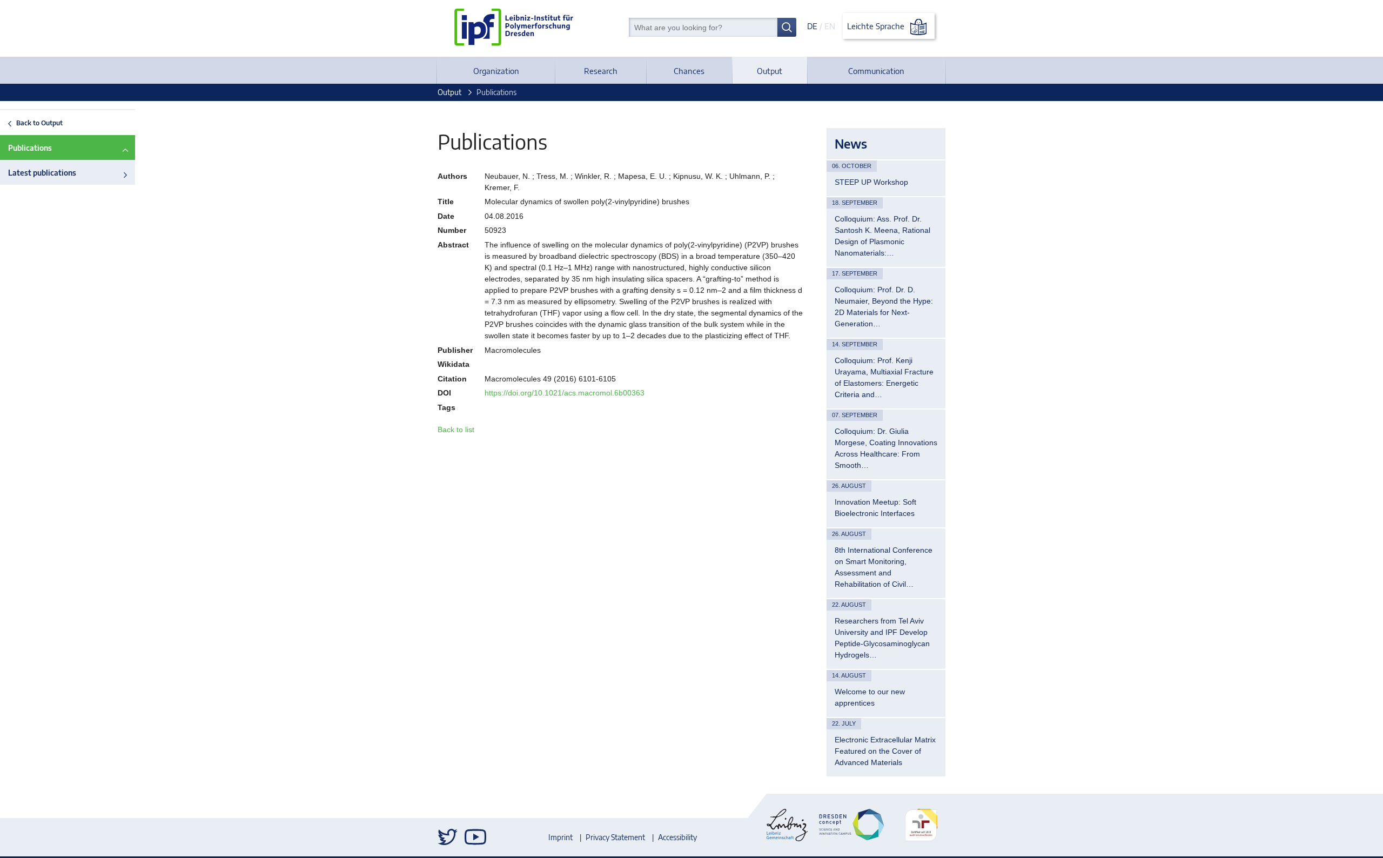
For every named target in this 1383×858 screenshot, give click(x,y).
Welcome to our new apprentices (870, 697)
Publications (30, 147)
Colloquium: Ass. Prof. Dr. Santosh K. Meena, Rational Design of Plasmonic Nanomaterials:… (882, 236)
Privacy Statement (615, 837)
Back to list (456, 429)
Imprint (560, 837)
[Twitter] (448, 837)
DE (812, 26)
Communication (876, 71)
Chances (689, 71)
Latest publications (42, 172)
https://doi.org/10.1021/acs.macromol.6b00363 (564, 392)
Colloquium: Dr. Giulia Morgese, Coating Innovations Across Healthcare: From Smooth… (886, 448)
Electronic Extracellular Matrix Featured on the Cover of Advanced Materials (885, 751)
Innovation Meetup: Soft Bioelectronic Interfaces (875, 508)
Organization (496, 71)
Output (769, 71)
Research (600, 71)
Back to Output (39, 122)
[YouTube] (475, 837)
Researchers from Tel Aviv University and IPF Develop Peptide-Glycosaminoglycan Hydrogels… (882, 637)
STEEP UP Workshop (871, 182)
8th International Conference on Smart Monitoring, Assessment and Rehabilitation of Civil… (883, 567)
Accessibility (677, 837)
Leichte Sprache (877, 26)
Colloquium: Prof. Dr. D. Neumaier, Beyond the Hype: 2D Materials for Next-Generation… (884, 306)
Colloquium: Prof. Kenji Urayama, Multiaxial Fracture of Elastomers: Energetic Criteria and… (884, 377)
